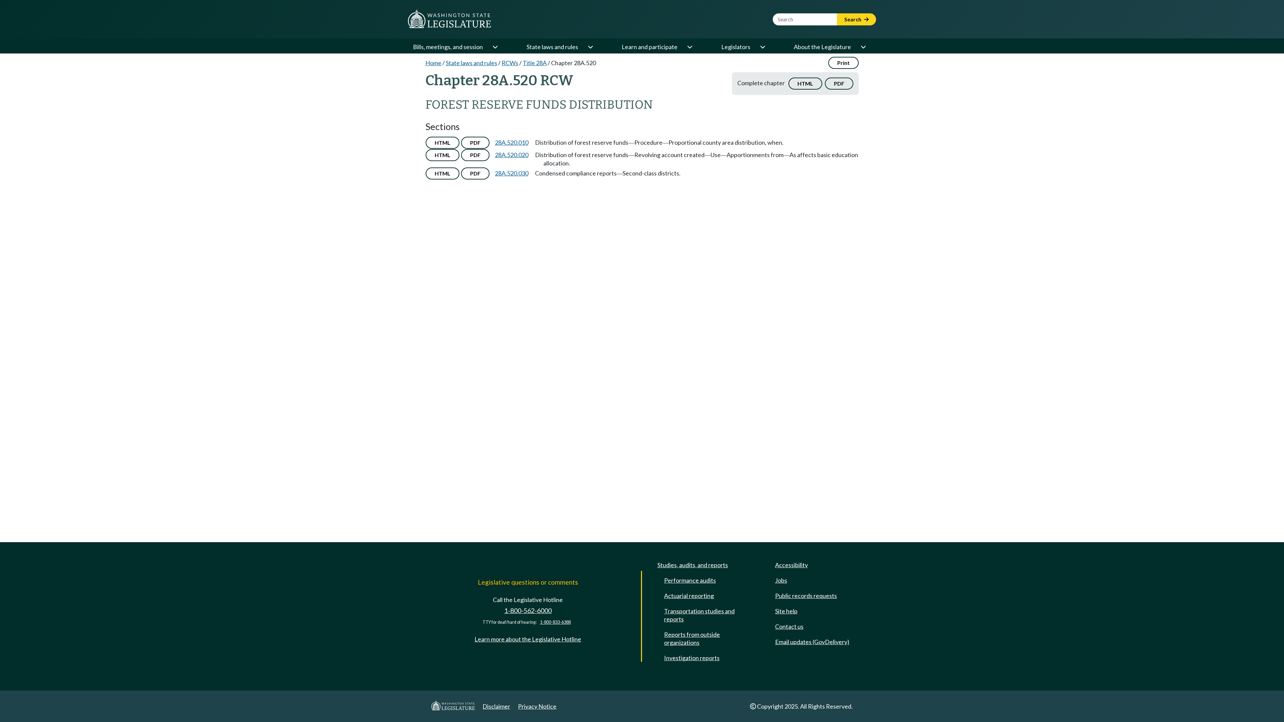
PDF (839, 83)
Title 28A (535, 63)
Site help (786, 611)
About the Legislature (822, 46)
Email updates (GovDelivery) (812, 641)
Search (853, 19)
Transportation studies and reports (699, 615)
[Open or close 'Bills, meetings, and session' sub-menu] (495, 46)
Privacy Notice (537, 706)
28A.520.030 (511, 173)
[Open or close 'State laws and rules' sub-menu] (590, 46)
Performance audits (690, 580)
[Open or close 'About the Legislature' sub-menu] (863, 46)
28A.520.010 (511, 142)
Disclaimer (496, 706)
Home (433, 63)
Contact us (789, 626)
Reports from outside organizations (692, 638)
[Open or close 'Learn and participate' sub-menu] (689, 46)
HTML (805, 83)
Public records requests (806, 595)
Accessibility (791, 565)
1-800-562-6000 (528, 610)
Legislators (735, 46)
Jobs (781, 580)
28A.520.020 (511, 154)
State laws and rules (552, 46)
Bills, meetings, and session (448, 46)
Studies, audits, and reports (692, 565)
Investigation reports (692, 657)
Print (843, 62)
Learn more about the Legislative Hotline (527, 639)
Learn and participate (649, 46)
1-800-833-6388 (555, 622)
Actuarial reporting (689, 595)
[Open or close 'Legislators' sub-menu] (762, 46)
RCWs (510, 63)
